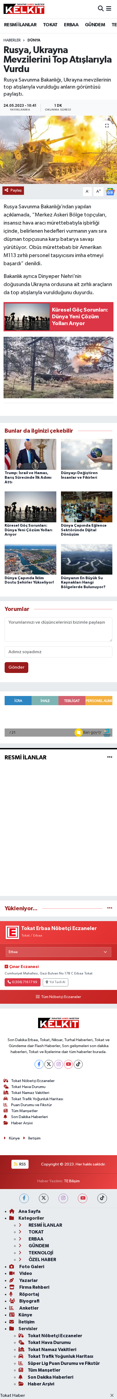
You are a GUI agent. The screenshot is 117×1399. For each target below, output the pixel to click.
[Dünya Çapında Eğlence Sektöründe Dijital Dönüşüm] (87, 506)
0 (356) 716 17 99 (24, 982)
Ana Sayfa (30, 1211)
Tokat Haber (12, 1395)
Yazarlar (28, 1280)
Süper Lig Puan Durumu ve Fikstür (64, 1363)
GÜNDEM (95, 24)
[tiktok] (102, 1198)
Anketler (29, 1308)
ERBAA (71, 24)
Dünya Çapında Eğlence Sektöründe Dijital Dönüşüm (84, 530)
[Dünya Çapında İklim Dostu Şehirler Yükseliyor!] (30, 559)
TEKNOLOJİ (40, 1253)
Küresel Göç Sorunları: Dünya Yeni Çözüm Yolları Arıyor (28, 530)
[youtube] (82, 1198)
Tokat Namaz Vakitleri (30, 1093)
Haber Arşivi (22, 1123)
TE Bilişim (72, 1181)
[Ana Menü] (108, 9)
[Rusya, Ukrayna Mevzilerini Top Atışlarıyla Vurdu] (58, 150)
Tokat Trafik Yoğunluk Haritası (37, 1099)
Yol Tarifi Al (57, 982)
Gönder (16, 667)
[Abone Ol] (110, 191)
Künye (14, 1138)
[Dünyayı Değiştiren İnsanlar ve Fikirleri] (87, 454)
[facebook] (24, 1198)
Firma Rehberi (34, 1287)
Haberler (12, 40)
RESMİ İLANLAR (20, 24)
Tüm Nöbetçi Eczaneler (61, 997)
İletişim (34, 1138)
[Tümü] (109, 908)
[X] (48, 1064)
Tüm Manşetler (24, 1111)
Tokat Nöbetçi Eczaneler (33, 1081)
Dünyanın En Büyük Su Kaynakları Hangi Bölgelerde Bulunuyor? (83, 582)
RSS (22, 1164)
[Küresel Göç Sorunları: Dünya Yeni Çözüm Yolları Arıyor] (30, 506)
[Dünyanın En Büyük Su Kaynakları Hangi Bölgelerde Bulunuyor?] (87, 559)
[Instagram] (58, 1064)
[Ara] (101, 9)
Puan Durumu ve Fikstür (31, 1105)
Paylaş (16, 190)
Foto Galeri (31, 1266)
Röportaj (29, 1294)
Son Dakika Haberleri (29, 1117)
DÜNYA (34, 40)
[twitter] (43, 1198)
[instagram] (63, 1198)
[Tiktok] (78, 1064)
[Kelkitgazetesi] (24, 9)
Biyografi (29, 1301)
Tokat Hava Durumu (28, 1087)
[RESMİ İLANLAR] (109, 757)
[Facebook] (39, 1064)
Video (25, 1273)
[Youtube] (68, 1064)
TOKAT (50, 24)
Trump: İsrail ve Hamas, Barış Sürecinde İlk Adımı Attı (28, 477)
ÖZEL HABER (42, 1259)
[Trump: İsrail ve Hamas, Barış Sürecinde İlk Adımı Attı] (30, 454)
